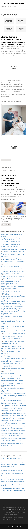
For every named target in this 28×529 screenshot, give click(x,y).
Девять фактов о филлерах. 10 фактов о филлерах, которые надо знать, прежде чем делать (13, 40)
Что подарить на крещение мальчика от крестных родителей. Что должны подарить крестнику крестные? (12, 261)
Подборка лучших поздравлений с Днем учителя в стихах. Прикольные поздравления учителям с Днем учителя (12, 276)
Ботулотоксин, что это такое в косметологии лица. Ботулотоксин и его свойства (11, 316)
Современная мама (14, 3)
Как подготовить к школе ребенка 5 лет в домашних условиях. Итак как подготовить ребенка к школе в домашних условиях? (13, 401)
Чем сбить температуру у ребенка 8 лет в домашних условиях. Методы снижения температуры (12, 475)
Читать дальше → (6, 159)
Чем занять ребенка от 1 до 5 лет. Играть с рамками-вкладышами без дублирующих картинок (13, 234)
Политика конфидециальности (11, 511)
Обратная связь (7, 516)
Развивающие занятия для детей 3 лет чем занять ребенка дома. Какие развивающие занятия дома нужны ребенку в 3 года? (13, 306)
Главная (3, 6)
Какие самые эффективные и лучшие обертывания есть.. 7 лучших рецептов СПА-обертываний (12, 326)
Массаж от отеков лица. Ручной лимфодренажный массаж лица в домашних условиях (12, 380)
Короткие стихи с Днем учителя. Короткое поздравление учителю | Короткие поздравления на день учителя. (13, 281)
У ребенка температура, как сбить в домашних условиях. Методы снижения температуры (11, 410)
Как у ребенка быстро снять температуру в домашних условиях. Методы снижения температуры (13, 420)
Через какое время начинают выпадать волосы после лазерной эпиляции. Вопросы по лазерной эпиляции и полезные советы (13, 301)
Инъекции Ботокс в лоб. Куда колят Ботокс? (14, 258)
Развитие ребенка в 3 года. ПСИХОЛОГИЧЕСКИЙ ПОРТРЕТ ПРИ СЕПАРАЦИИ (10, 291)
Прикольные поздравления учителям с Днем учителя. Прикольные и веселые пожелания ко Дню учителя (13, 490)
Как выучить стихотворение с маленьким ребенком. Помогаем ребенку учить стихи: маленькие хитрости (12, 443)
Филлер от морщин (20, 21)
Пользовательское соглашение (17, 509)
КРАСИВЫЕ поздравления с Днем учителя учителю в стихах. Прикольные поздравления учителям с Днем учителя (13, 296)
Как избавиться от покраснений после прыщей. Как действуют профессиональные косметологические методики (12, 286)
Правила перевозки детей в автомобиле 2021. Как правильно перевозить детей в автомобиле (12, 343)
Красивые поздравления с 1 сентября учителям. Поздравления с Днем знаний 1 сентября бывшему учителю (12, 338)
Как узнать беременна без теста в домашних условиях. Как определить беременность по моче (13, 396)
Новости (9, 6)
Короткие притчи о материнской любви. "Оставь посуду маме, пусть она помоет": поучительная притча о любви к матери (13, 464)
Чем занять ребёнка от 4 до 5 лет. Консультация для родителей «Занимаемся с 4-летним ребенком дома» (13, 365)
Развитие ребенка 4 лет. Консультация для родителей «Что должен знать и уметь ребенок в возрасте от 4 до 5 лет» (13, 311)
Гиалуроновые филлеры (8, 29)
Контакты (5, 509)
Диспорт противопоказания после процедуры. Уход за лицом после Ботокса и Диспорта (12, 348)
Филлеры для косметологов (8, 21)
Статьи (15, 6)
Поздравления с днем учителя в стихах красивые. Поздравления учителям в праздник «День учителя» (13, 388)
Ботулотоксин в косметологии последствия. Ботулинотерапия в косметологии (10, 180)
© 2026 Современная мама (10, 506)
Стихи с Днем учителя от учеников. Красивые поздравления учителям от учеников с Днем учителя (13, 321)
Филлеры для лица (20, 29)
